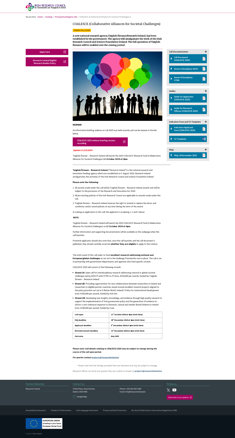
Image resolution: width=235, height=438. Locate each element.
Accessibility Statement (36, 410)
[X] (168, 389)
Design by (34, 433)
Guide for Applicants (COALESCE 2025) (183, 98)
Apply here (45, 51)
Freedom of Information (61, 410)
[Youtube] (174, 390)
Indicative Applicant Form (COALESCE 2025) (184, 129)
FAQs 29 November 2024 (185, 155)
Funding (48, 17)
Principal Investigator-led (66, 17)
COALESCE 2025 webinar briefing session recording (96, 142)
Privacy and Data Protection (115, 410)
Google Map (82, 396)
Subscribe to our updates (178, 397)
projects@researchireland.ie (105, 357)
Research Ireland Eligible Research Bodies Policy (45, 62)
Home (40, 17)
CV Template (180, 139)
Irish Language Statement (87, 410)
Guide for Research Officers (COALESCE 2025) (186, 109)
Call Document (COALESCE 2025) (182, 59)
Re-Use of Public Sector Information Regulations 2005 (154, 410)
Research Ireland (33, 389)
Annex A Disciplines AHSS (186, 68)
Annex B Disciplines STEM (183, 79)
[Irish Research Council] (46, 7)
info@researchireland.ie (135, 391)
